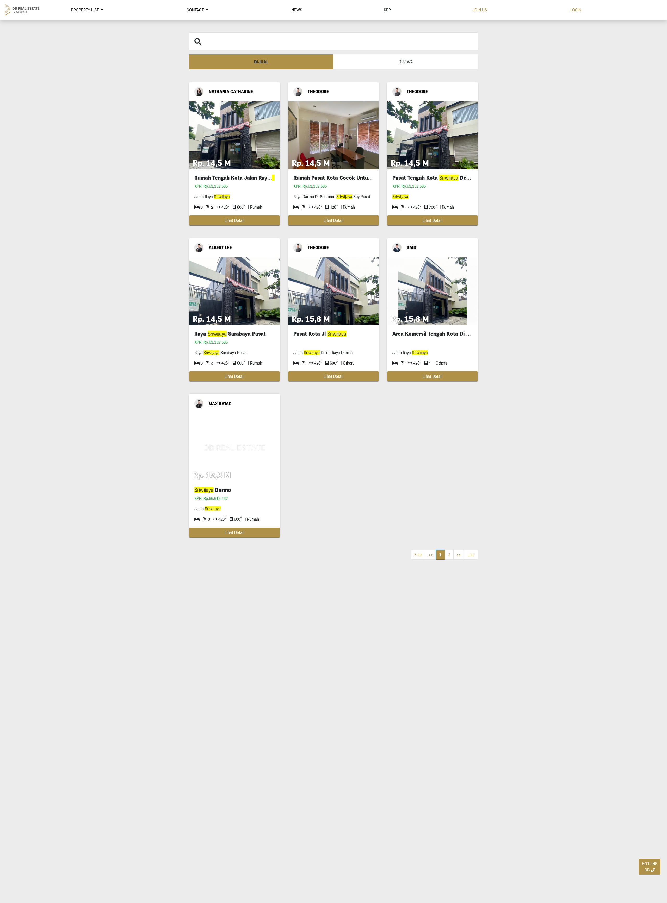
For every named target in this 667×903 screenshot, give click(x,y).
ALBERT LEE (220, 247)
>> (459, 554)
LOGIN (575, 10)
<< (430, 554)
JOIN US (479, 10)
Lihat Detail (234, 220)
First (418, 554)
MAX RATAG (220, 403)
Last (471, 554)
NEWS (296, 10)
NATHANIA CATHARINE (231, 91)
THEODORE (318, 91)
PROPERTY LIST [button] (85, 10)
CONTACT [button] (196, 10)
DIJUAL (261, 61)
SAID (411, 247)
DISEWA (406, 61)
